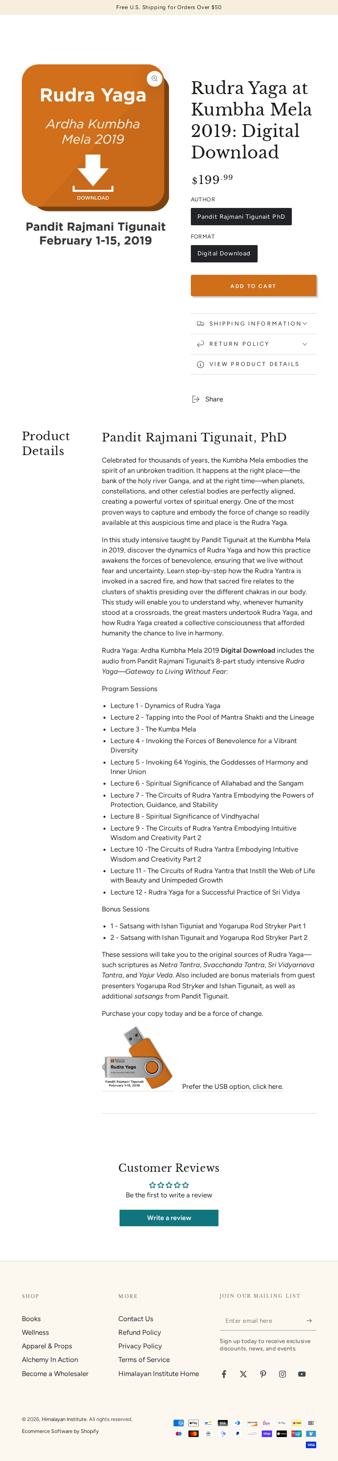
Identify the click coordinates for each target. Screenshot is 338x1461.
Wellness (35, 1332)
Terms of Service (144, 1359)
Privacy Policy (140, 1346)
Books (31, 1319)
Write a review (169, 1218)
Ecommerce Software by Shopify (60, 1431)
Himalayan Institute (64, 1419)
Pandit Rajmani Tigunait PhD (241, 219)
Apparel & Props (47, 1346)
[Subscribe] (311, 1320)
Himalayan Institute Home (158, 1373)
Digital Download (224, 256)
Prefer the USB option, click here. (232, 1086)
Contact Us (135, 1319)
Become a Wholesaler (55, 1373)
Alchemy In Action (50, 1359)
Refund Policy (139, 1332)
